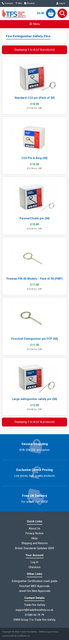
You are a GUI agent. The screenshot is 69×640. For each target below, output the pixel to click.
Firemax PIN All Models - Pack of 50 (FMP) (34, 278)
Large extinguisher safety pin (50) (34, 399)
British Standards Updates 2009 (34, 548)
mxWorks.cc (23, 635)
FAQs (34, 538)
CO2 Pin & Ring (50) (34, 158)
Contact (8, 3)
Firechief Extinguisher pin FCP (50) (34, 338)
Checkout (34, 567)
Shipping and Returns (34, 543)
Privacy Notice (34, 533)
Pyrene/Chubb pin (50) (35, 218)
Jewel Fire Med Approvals (34, 591)
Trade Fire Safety (28, 631)
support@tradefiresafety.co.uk (34, 610)
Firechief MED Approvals (34, 586)
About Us (34, 528)
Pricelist (30, 3)
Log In (61, 3)
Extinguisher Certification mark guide (34, 581)
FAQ (19, 3)
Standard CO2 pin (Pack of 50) (35, 98)
